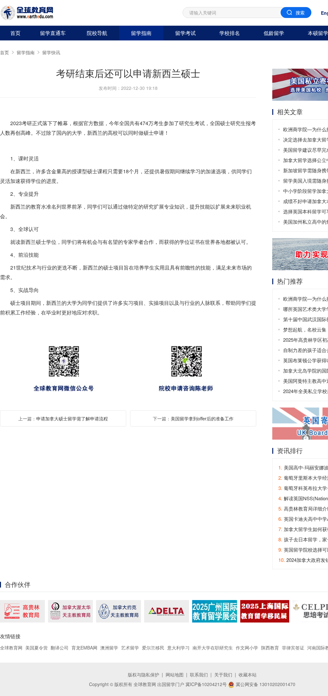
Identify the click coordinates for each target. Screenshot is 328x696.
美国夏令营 (36, 647)
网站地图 (175, 674)
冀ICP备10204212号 (206, 684)
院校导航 (97, 33)
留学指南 (141, 33)
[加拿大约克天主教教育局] (118, 611)
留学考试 (185, 33)
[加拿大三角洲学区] (166, 611)
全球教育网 (11, 647)
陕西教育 (270, 647)
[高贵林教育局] (22, 611)
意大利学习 (178, 647)
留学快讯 (51, 52)
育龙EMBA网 (84, 647)
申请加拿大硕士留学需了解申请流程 (72, 418)
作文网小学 (247, 647)
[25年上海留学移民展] (264, 611)
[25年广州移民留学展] (214, 611)
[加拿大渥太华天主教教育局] (70, 611)
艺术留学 (130, 647)
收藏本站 (248, 674)
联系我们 (199, 674)
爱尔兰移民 (153, 647)
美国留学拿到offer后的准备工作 (202, 418)
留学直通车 (53, 33)
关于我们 (223, 674)
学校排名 (229, 33)
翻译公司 (60, 647)
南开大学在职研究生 (213, 647)
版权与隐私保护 (143, 674)
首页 (15, 33)
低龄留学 (274, 33)
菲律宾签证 (293, 647)
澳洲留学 (109, 647)
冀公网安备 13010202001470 (264, 684)
